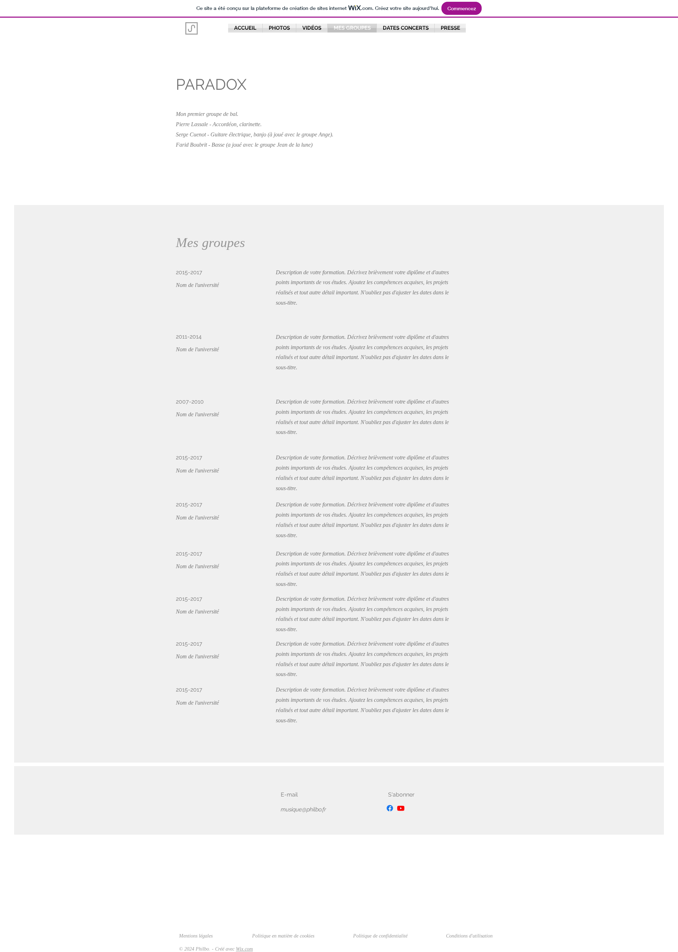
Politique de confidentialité (380, 936)
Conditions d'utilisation (469, 936)
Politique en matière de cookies (284, 936)
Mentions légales (196, 936)
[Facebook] (390, 808)
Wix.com (244, 949)
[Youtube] (401, 808)
